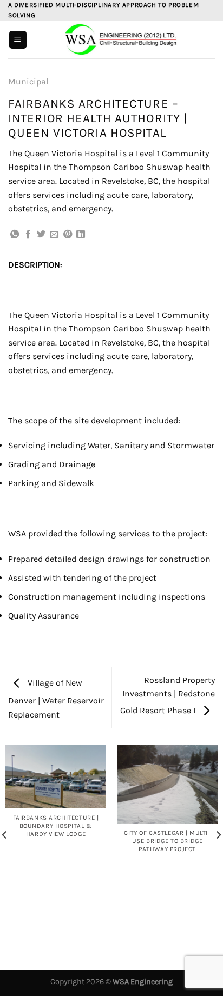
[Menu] (18, 40)
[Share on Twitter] (41, 235)
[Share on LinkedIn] (80, 235)
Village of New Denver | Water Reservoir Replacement (56, 699)
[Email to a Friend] (54, 235)
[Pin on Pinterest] (67, 235)
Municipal (28, 81)
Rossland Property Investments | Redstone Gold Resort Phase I (167, 695)
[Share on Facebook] (28, 235)
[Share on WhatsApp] (14, 235)
